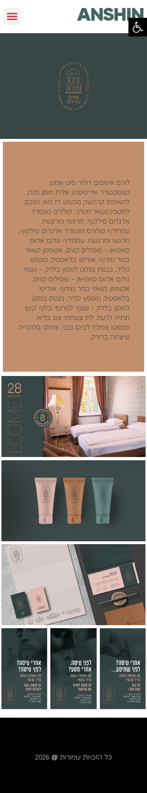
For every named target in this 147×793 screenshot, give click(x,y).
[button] (137, 27)
